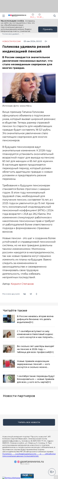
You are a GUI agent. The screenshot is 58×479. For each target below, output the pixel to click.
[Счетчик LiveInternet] (40, 477)
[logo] (29, 462)
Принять (48, 29)
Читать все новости (29, 422)
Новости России (11, 41)
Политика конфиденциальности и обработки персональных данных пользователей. (29, 455)
